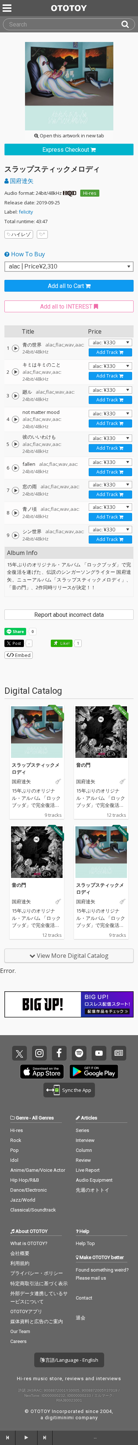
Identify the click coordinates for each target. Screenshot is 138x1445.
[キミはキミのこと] (15, 372)
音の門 (83, 765)
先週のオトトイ (92, 1190)
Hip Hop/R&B (24, 1180)
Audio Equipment (94, 1180)
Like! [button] (64, 643)
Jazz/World (22, 1200)
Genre (22, 1118)
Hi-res (89, 193)
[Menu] (7, 8)
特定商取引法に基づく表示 (39, 1283)
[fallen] (15, 468)
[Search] (128, 24)
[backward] (7, 1437)
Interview (85, 1140)
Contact (84, 1298)
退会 (80, 1318)
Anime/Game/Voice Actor (37, 1170)
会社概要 (19, 1253)
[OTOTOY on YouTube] (99, 1053)
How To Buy (27, 254)
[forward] (45, 1437)
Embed (22, 655)
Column (84, 1150)
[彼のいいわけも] (15, 444)
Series (82, 1130)
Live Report (88, 1170)
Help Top (85, 1243)
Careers (18, 1341)
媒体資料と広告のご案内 (36, 1321)
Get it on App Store (42, 1071)
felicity (26, 211)
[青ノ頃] (15, 513)
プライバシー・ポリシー (36, 1273)
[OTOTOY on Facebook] (59, 1053)
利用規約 (19, 1263)
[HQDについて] (69, 193)
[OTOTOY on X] (19, 1053)
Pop (14, 1150)
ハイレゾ (21, 234)
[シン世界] (15, 535)
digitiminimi (59, 1417)
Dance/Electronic (28, 1190)
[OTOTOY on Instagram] (39, 1053)
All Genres (43, 1118)
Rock (15, 1140)
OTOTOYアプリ (26, 1311)
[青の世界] (15, 348)
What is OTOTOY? (28, 1243)
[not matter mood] (15, 419)
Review (83, 1160)
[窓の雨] (15, 490)
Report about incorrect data (69, 614)
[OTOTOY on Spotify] (79, 1053)
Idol (14, 1160)
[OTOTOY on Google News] (119, 1053)
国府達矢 (20, 181)
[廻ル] (15, 396)
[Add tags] (42, 234)
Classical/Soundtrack (33, 1210)
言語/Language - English (71, 1360)
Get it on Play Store (93, 1071)
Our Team (20, 1331)
